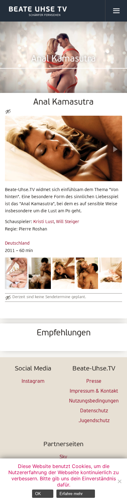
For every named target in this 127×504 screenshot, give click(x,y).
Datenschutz (94, 411)
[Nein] (119, 481)
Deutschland (17, 243)
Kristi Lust (43, 222)
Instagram (33, 381)
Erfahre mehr (71, 493)
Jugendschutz (94, 420)
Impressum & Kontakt (94, 391)
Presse (93, 381)
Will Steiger (67, 222)
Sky (63, 457)
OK (38, 493)
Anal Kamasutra (63, 59)
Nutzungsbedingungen (94, 401)
